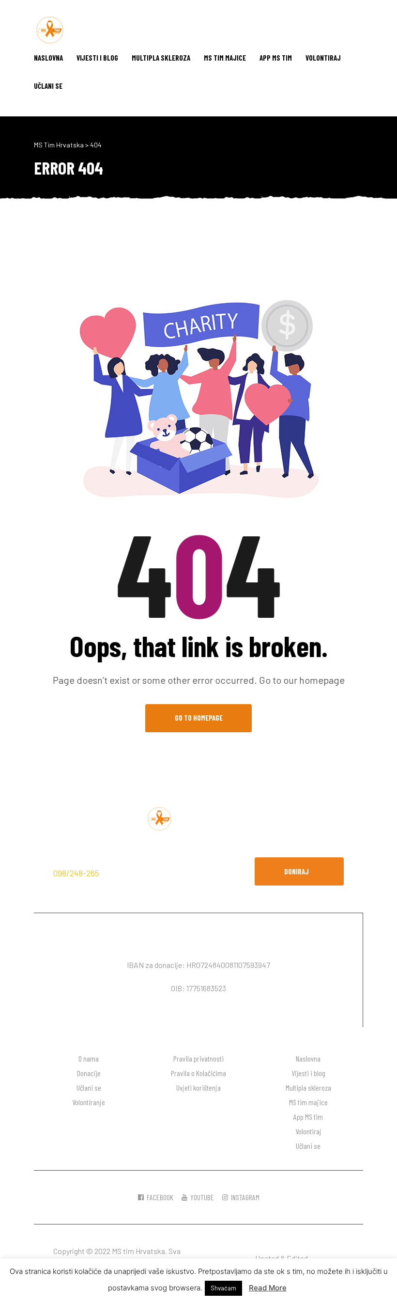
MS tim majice (225, 57)
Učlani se (48, 85)
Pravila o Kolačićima (198, 1073)
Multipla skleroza (161, 57)
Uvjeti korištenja (198, 1087)
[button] (299, 871)
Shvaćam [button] (223, 1288)
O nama (88, 1058)
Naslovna (48, 57)
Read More (268, 1287)
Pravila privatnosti (198, 1058)
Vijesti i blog (97, 57)
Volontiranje (88, 1102)
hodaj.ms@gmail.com (143, 873)
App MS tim (276, 57)
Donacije (89, 1073)
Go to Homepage (199, 717)
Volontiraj (323, 57)
